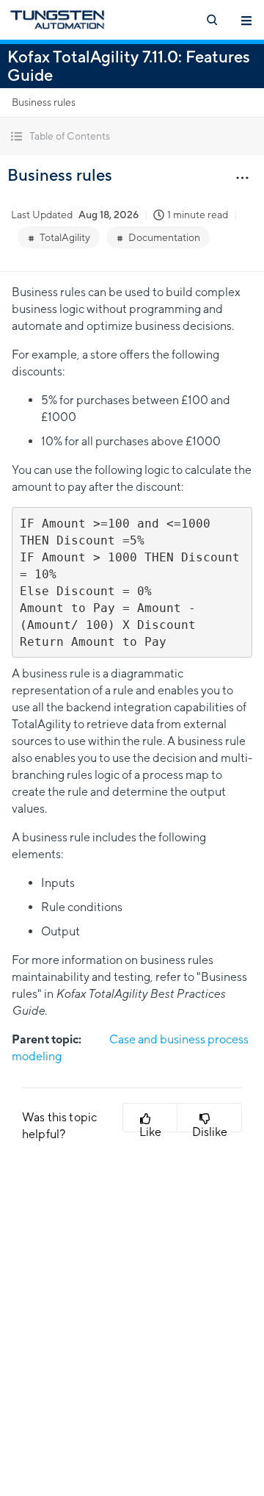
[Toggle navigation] (246, 19)
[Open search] (211, 19)
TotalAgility (65, 237)
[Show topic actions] (242, 177)
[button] (132, 136)
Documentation (164, 237)
